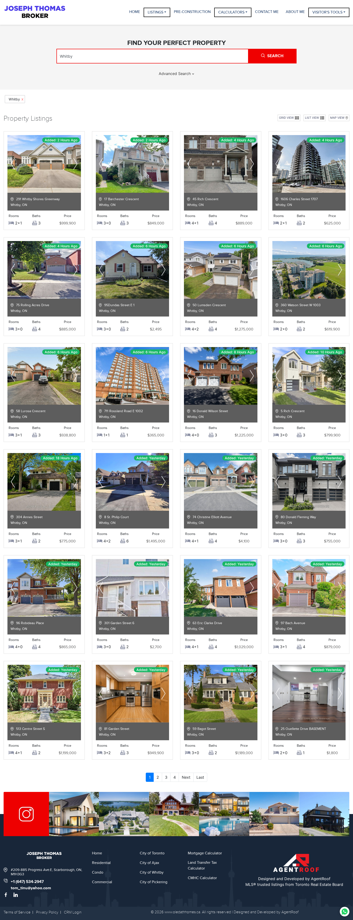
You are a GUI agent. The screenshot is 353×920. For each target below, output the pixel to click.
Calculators (231, 12)
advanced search (175, 73)
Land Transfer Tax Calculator (202, 865)
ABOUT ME (295, 11)
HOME (134, 11)
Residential (101, 862)
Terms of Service (17, 912)
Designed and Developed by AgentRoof (294, 878)
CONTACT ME (267, 11)
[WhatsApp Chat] (344, 911)
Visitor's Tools (327, 12)
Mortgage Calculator (205, 853)
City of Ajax (149, 862)
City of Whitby (152, 872)
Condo (97, 872)
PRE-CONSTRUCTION (192, 11)
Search (275, 56)
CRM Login (72, 912)
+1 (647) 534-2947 (27, 881)
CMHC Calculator (202, 878)
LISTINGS (155, 12)
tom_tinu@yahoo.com (31, 888)
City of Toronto (152, 853)
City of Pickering (153, 882)
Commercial (102, 882)
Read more (44, 187)
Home (97, 853)
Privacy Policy (47, 912)
